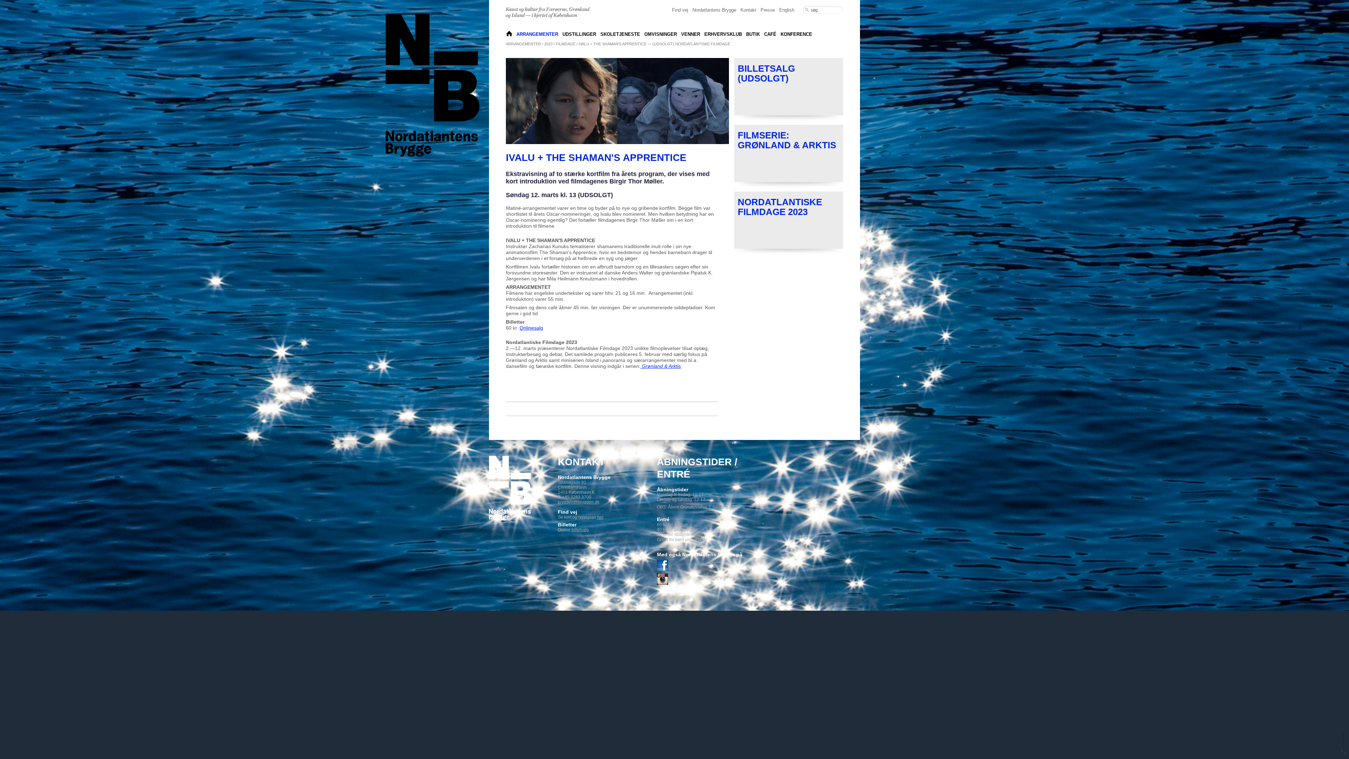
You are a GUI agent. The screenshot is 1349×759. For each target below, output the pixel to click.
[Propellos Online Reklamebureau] (1344, 743)
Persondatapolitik (673, 597)
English (786, 10)
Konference (796, 34)
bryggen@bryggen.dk (578, 502)
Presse (768, 10)
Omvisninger (660, 34)
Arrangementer (537, 34)
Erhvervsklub (723, 34)
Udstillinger (579, 34)
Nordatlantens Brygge (714, 10)
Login (854, 599)
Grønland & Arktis (660, 366)
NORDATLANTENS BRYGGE (509, 34)
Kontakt (748, 10)
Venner (690, 34)
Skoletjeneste (620, 34)
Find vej (680, 10)
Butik (753, 34)
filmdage (565, 44)
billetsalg (580, 529)
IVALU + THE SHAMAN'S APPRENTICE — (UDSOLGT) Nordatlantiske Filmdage (654, 44)
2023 (548, 44)
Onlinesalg (531, 328)
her (600, 517)
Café (770, 34)
